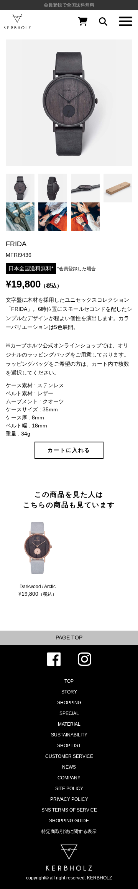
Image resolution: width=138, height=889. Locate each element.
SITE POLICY (69, 788)
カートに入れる (69, 450)
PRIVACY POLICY (69, 799)
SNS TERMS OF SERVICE (69, 810)
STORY (69, 692)
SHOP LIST (69, 745)
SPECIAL (69, 713)
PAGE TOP (69, 637)
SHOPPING (69, 702)
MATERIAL (69, 724)
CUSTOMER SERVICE (69, 756)
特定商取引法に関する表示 (69, 831)
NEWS (69, 767)
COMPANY (69, 778)
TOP (69, 681)
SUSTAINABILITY (69, 735)
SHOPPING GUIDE (69, 820)
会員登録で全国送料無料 (69, 5)
